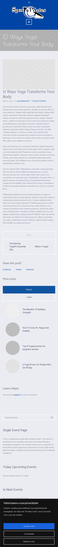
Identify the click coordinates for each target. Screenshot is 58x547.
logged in (17, 395)
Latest (29, 297)
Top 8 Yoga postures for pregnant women (34, 347)
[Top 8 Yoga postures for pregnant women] (13, 347)
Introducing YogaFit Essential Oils (17, 246)
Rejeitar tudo (29, 541)
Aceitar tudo (29, 526)
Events (36, 101)
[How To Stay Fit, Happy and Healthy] (13, 329)
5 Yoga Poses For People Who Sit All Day (37, 366)
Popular (29, 289)
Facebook (7, 269)
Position (42, 101)
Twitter (19, 269)
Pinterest (30, 269)
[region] (29, 523)
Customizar (29, 534)
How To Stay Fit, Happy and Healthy (36, 329)
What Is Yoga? (42, 246)
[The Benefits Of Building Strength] (13, 311)
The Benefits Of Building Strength (34, 311)
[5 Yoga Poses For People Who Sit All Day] (13, 366)
